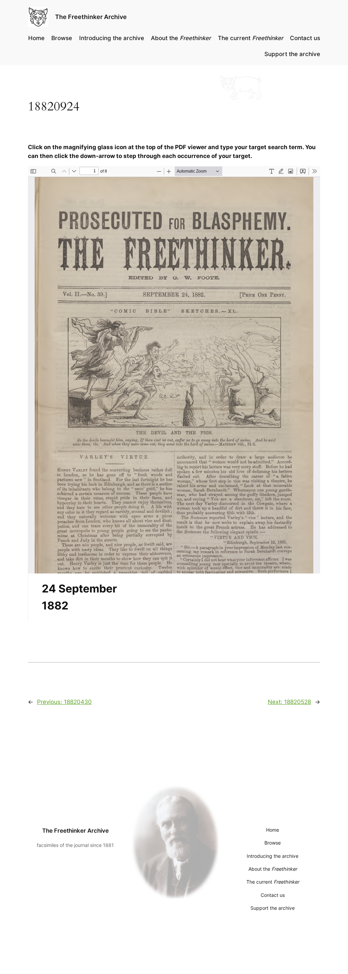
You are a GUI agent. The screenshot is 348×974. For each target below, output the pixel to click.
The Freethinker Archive (91, 16)
